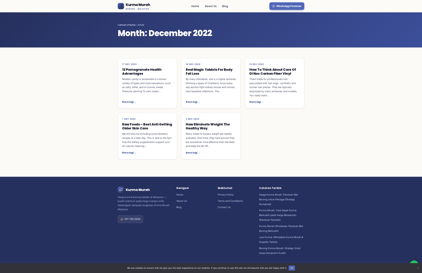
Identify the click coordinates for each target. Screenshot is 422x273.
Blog (225, 6)
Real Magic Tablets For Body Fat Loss (209, 71)
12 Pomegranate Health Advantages (142, 71)
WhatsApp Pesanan (288, 6)
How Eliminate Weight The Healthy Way (208, 126)
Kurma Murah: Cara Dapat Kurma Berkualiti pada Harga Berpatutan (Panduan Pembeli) (277, 215)
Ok (291, 268)
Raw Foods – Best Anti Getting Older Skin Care (147, 126)
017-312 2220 (132, 219)
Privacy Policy (226, 194)
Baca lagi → (129, 102)
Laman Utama (127, 25)
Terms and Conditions (230, 200)
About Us (211, 6)
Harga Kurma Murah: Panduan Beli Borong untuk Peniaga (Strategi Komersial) (278, 199)
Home (195, 6)
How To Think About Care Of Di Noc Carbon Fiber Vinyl (272, 71)
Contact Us (224, 207)
